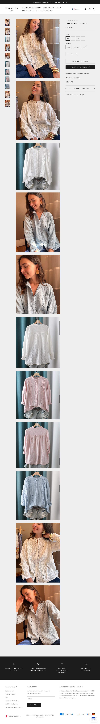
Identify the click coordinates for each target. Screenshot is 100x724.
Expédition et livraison (11, 704)
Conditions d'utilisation (12, 701)
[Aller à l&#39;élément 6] (7, 64)
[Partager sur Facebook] (74, 95)
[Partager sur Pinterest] (80, 95)
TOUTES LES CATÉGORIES (31, 7)
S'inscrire (34, 705)
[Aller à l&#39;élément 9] (7, 87)
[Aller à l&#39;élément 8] (7, 79)
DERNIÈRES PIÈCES (45, 10)
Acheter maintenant (80, 67)
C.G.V (6, 697)
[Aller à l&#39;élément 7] (7, 72)
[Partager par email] (83, 95)
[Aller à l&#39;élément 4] (7, 47)
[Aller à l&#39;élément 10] (7, 94)
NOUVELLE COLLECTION (52, 7)
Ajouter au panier (80, 61)
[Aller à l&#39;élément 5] (7, 56)
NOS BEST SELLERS (29, 10)
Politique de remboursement (13, 707)
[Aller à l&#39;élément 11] (7, 103)
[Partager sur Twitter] (77, 95)
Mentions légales (10, 694)
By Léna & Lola (72, 20)
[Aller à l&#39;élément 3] (7, 39)
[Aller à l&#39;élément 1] (7, 22)
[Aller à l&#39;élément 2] (7, 31)
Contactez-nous (9, 691)
